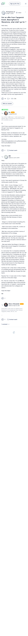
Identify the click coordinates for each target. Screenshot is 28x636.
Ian (10, 112)
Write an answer (7, 103)
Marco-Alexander (14, 304)
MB (10, 156)
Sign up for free (14, 4)
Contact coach (13, 150)
